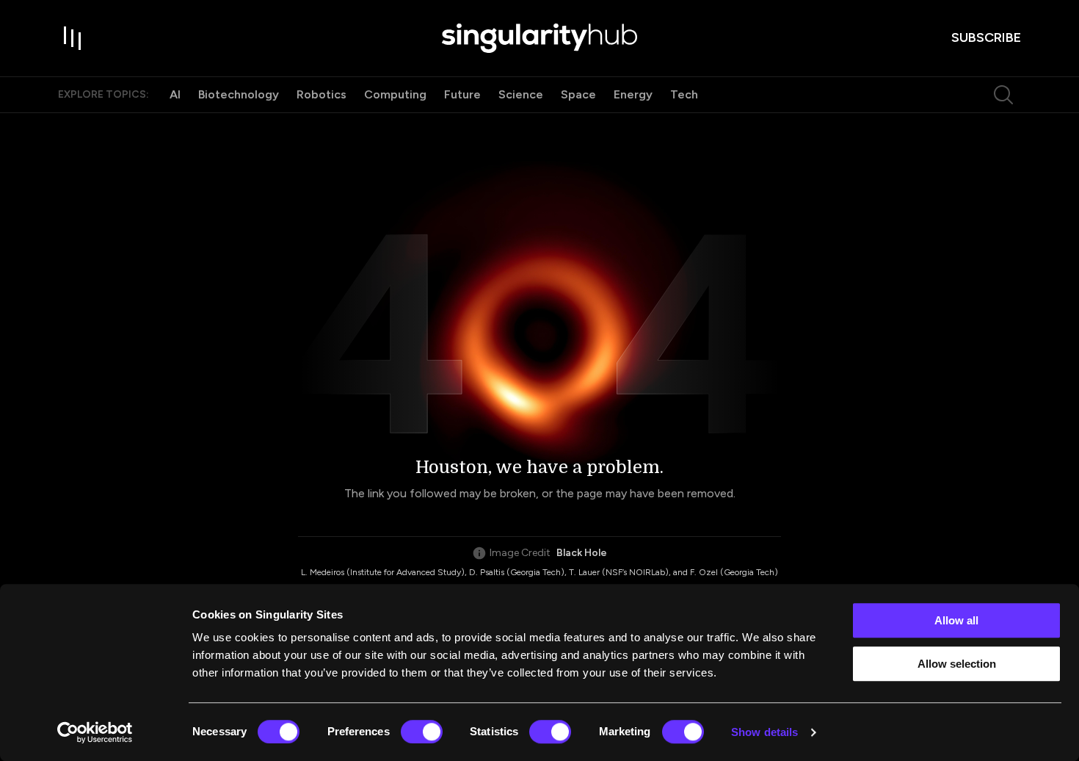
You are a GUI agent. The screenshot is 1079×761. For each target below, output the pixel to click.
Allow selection (957, 663)
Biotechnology (238, 94)
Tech (684, 94)
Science (520, 94)
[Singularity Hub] (539, 38)
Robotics (321, 94)
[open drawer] (72, 38)
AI (175, 94)
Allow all (956, 620)
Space (578, 94)
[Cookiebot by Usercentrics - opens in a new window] (95, 732)
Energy (633, 94)
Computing (395, 94)
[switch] (422, 731)
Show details (764, 732)
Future (462, 94)
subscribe (986, 37)
